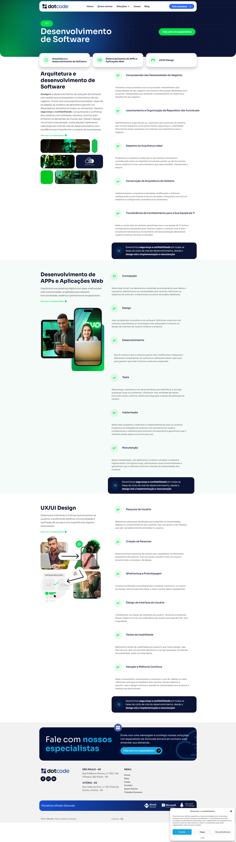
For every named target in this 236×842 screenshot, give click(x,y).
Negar (202, 832)
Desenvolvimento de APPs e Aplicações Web (121, 60)
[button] (231, 811)
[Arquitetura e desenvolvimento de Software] (46, 60)
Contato (128, 785)
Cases (127, 782)
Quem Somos (131, 789)
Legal (202, 838)
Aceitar (182, 832)
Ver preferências (222, 832)
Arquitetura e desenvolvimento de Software (69, 60)
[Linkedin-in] (53, 778)
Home (127, 775)
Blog (126, 778)
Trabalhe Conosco (133, 792)
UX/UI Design (166, 60)
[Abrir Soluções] (128, 6)
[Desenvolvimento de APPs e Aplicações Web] (100, 60)
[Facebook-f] (43, 778)
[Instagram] (48, 778)
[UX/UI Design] (153, 60)
